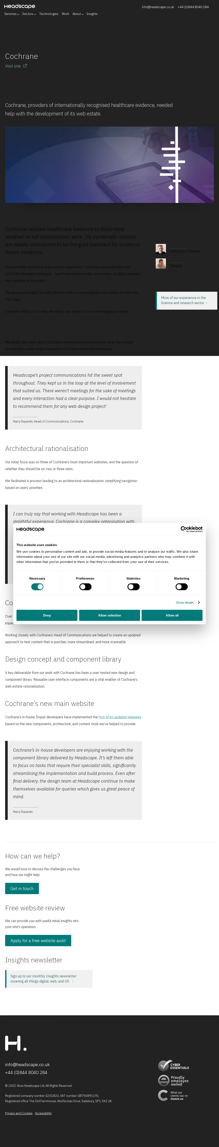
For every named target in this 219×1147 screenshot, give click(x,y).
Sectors (27, 14)
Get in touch (22, 889)
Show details (185, 602)
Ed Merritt (177, 261)
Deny (47, 615)
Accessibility (43, 1113)
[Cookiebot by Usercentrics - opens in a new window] (184, 529)
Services (10, 14)
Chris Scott (177, 247)
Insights (92, 14)
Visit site (13, 65)
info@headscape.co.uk (158, 7)
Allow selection (109, 615)
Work (65, 14)
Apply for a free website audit (38, 940)
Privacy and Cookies (19, 1113)
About (77, 14)
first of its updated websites (120, 717)
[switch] (85, 586)
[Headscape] (16, 1050)
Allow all (172, 615)
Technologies (48, 14)
